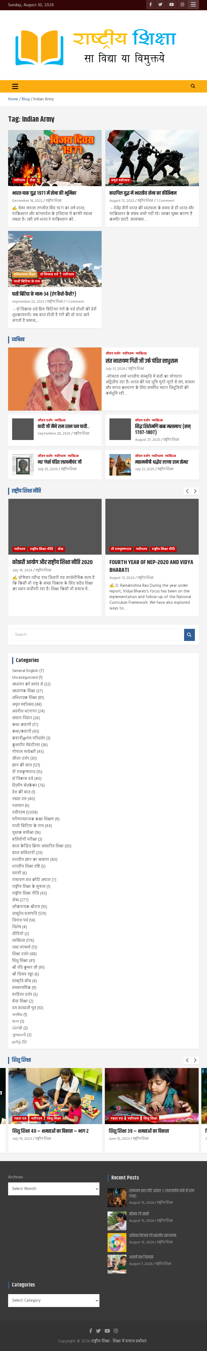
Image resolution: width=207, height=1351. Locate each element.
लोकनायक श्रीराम (26, 907)
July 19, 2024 (22, 570)
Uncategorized (25, 677)
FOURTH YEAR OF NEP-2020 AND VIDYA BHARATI (151, 566)
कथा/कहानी (21, 731)
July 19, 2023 (22, 1139)
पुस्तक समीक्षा (23, 833)
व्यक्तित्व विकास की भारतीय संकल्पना (152, 1235)
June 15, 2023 (119, 1139)
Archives (15, 1177)
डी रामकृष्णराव (121, 549)
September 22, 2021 (28, 302)
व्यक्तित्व (18, 340)
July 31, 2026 (115, 369)
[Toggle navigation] (15, 86)
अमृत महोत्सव (120, 180)
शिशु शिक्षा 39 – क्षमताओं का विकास (139, 1131)
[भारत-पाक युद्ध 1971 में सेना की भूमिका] (55, 158)
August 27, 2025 (147, 440)
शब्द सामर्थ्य (21, 947)
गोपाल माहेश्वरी (24, 752)
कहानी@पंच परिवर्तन (28, 738)
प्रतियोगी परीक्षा (24, 839)
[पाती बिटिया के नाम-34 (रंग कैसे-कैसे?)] (55, 259)
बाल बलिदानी (23, 853)
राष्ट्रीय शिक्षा (53, 201)
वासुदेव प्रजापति (24, 913)
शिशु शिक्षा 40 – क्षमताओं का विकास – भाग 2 (50, 1131)
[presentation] (187, 491)
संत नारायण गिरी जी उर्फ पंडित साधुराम (142, 361)
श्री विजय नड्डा (22, 974)
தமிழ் (16, 1042)
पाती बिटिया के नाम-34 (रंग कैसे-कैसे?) (44, 294)
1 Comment (165, 201)
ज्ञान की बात (22, 765)
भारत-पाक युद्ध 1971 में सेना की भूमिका (44, 193)
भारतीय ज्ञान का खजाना (30, 860)
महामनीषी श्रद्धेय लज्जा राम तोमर (161, 462)
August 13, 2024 (121, 578)
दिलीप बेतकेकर (24, 785)
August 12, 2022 (121, 201)
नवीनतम (19, 180)
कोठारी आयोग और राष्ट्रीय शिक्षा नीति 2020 (52, 562)
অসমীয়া (17, 1015)
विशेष (16, 927)
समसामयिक (21, 988)
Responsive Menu (193, 4)
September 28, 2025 (54, 434)
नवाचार (18, 806)
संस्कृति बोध (21, 981)
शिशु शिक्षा (20, 961)
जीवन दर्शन (113, 354)
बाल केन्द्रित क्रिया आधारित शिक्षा (38, 846)
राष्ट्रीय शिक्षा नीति (26, 491)
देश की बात (21, 792)
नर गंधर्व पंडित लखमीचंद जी (60, 462)
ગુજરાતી (19, 1035)
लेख (32, 180)
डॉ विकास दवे (49, 274)
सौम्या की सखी (139, 1214)
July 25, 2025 (48, 469)
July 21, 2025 (144, 469)
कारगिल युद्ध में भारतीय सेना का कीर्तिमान (143, 193)
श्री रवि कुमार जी (24, 967)
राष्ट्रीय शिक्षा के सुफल (29, 886)
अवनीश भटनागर (24, 711)
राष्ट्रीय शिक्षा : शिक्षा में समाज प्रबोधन (119, 1341)
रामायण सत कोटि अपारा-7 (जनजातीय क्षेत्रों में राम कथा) (161, 1193)
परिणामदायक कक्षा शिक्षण (33, 819)
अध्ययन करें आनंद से (27, 684)
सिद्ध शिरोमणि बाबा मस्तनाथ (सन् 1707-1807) (163, 430)
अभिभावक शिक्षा (25, 274)
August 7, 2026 (140, 1264)
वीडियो (17, 934)
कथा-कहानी (21, 725)
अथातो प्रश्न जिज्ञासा (141, 1257)
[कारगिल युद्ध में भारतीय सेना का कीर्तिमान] (152, 158)
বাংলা (15, 1021)
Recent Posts (125, 1178)
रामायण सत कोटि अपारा (31, 880)
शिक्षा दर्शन (20, 954)
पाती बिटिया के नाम (27, 281)
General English (25, 671)
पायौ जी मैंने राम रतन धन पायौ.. (64, 427)
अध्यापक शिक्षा (23, 691)
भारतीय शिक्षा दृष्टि (26, 866)
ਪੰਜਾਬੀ (17, 1028)
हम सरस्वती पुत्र (24, 1008)
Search (189, 635)
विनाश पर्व (20, 920)
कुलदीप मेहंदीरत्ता (26, 745)
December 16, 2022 (27, 201)
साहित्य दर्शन (22, 994)
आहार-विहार (22, 718)
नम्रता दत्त (19, 799)
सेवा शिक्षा (20, 1001)
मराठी (16, 873)
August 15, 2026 (141, 1203)
